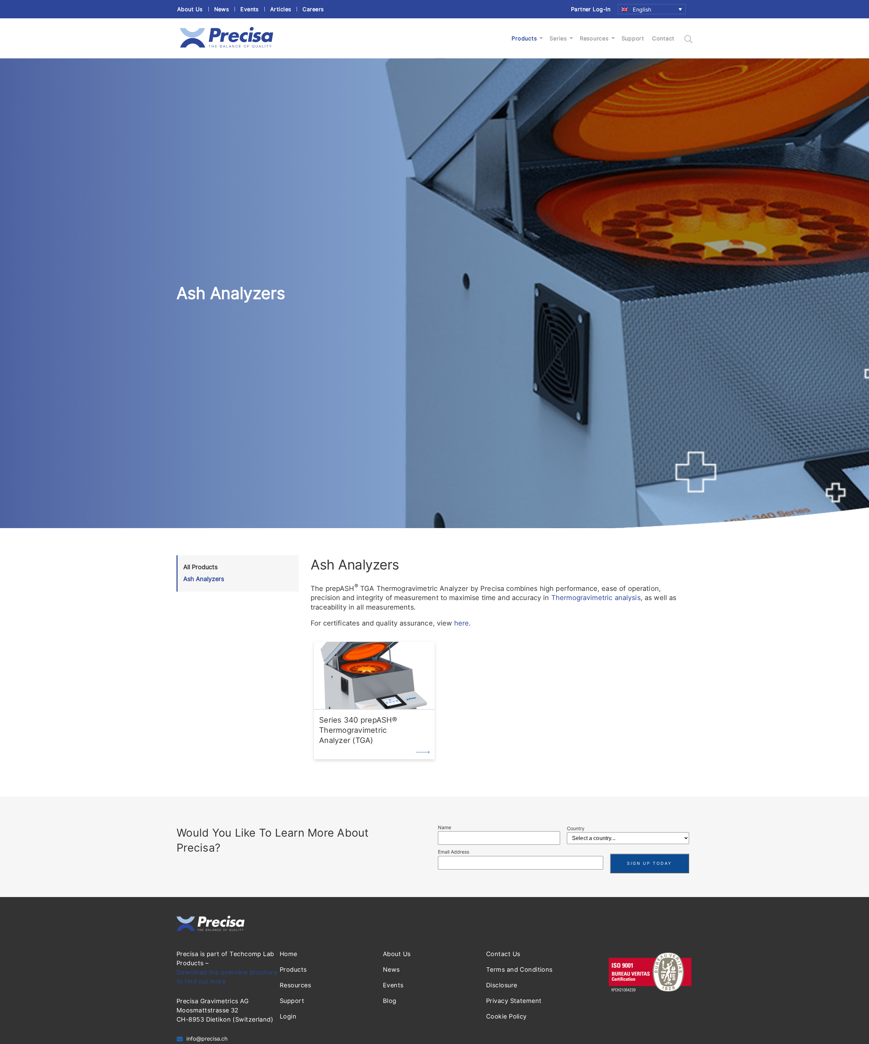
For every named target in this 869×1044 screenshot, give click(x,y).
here (461, 623)
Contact (663, 38)
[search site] (688, 39)
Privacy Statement (513, 1000)
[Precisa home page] (226, 47)
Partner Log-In (590, 9)
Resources (594, 38)
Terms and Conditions (519, 969)
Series (558, 38)
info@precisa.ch (206, 1038)
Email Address (453, 852)
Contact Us (503, 953)
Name (444, 827)
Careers (312, 9)
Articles (280, 9)
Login (288, 1016)
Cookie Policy (506, 1016)
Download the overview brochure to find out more (227, 977)
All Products (200, 567)
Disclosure (501, 985)
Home (288, 953)
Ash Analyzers (203, 578)
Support (633, 38)
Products (524, 38)
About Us (190, 9)
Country (576, 828)
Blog (389, 1000)
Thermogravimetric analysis (596, 598)
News (221, 9)
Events (249, 9)
